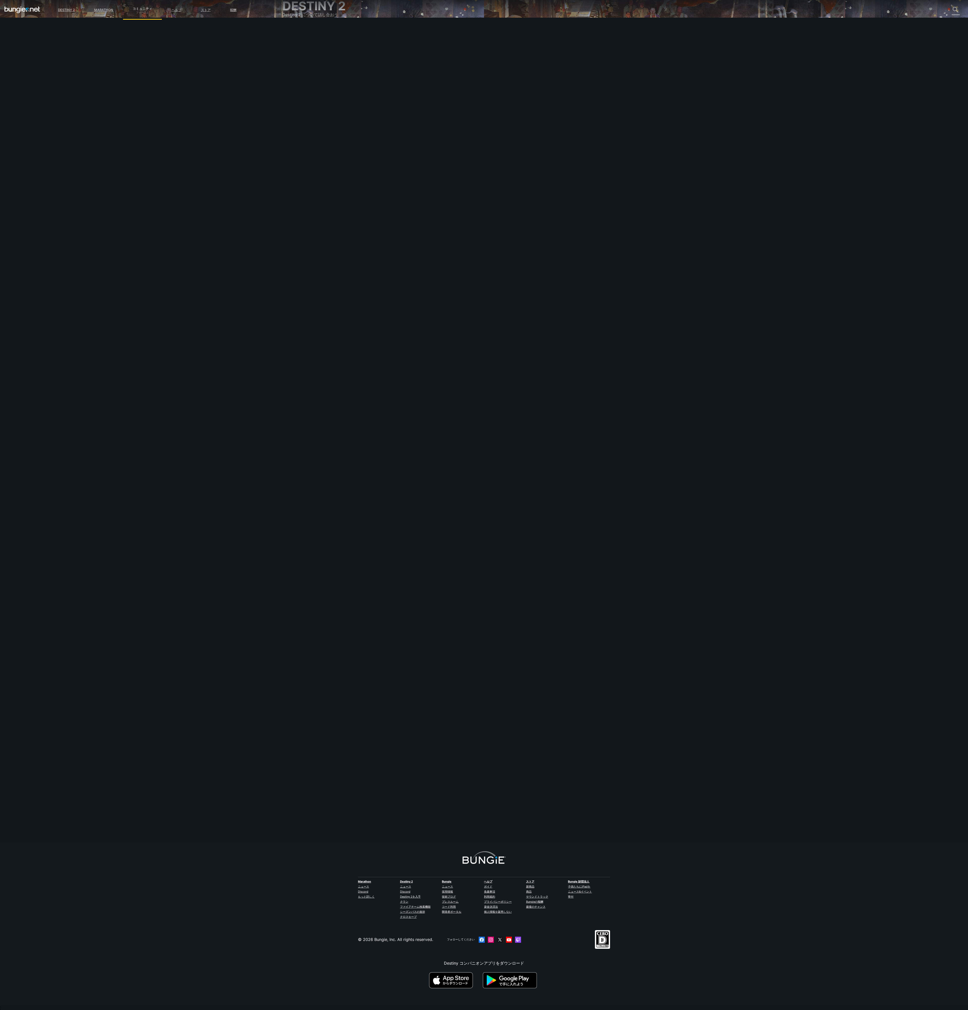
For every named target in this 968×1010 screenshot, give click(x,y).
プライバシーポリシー (498, 901)
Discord (363, 891)
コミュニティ (142, 8)
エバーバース (298, 77)
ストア (206, 10)
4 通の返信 (398, 484)
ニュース (363, 886)
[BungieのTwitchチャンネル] (518, 940)
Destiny (22, 10)
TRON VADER (398, 810)
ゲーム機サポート (302, 116)
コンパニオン (298, 127)
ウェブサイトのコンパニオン (312, 94)
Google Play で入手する (511, 980)
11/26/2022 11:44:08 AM (434, 495)
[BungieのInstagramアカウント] (491, 940)
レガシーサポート (302, 122)
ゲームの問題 (298, 83)
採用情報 (447, 891)
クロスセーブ (408, 917)
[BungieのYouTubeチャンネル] (509, 940)
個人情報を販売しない (498, 911)
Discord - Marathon (304, 154)
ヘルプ (177, 10)
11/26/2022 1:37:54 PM (431, 140)
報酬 (233, 10)
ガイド (488, 886)
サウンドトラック (537, 896)
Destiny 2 (66, 10)
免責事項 (489, 891)
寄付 (570, 896)
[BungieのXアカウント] (500, 940)
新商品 (530, 886)
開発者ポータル (451, 911)
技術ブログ (449, 896)
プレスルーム (450, 901)
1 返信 (393, 839)
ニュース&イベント (580, 891)
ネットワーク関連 (302, 72)
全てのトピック (300, 28)
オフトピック (298, 143)
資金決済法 (491, 906)
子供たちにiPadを (579, 886)
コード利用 (449, 906)
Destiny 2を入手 (410, 896)
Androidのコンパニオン (307, 105)
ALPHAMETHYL (400, 88)
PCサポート (297, 111)
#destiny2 (407, 114)
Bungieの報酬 (534, 901)
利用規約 (489, 896)
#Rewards (392, 114)
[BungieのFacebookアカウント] (482, 940)
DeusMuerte (396, 455)
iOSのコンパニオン (303, 100)
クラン (404, 901)
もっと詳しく (366, 896)
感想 (290, 39)
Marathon (103, 10)
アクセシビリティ (302, 88)
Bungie (446, 881)
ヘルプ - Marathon (303, 149)
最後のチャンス (536, 906)
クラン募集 (296, 133)
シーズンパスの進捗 (412, 911)
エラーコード (298, 66)
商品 (529, 891)
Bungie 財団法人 (578, 881)
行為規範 (292, 161)
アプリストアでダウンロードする (455, 980)
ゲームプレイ (298, 55)
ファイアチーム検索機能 (415, 906)
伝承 (290, 50)
